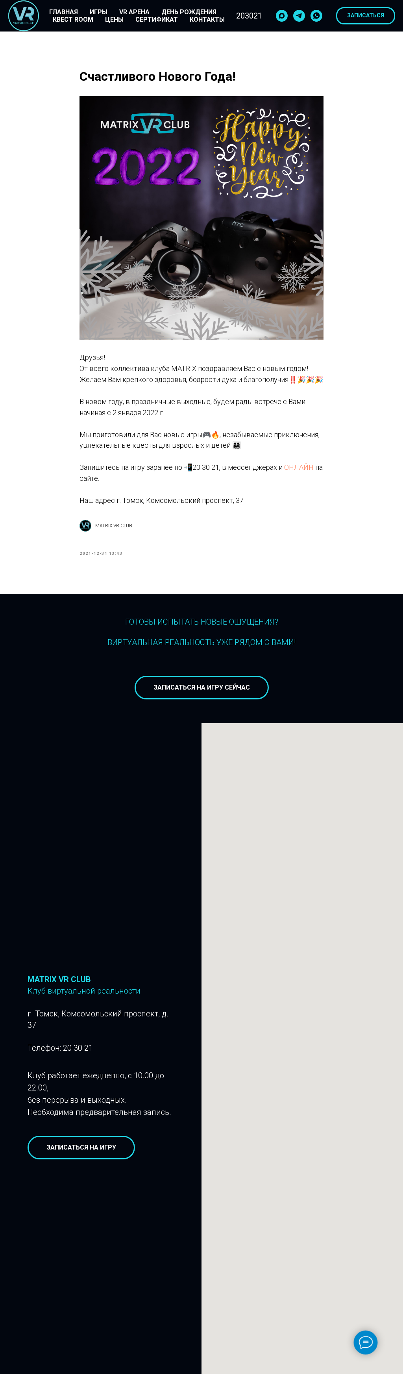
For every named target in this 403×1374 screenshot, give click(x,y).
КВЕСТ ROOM (73, 19)
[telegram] (299, 16)
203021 (249, 15)
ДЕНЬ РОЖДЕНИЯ (188, 12)
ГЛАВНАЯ (63, 12)
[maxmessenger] (282, 16)
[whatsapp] (316, 16)
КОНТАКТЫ (207, 19)
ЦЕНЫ (114, 19)
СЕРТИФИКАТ (156, 19)
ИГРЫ (98, 12)
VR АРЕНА (134, 12)
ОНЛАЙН (299, 467)
